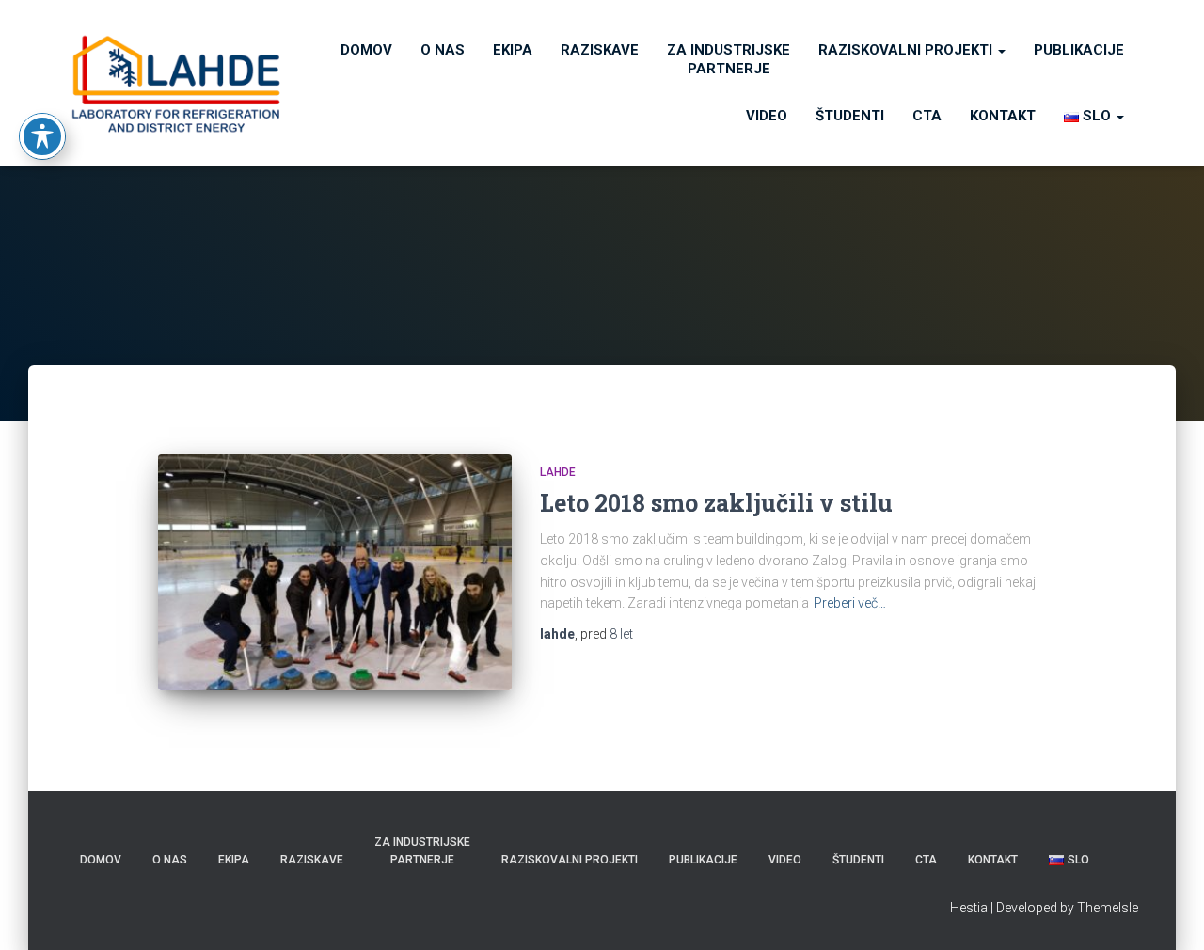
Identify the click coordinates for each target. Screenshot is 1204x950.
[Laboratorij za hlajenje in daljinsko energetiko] (176, 83)
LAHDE (558, 472)
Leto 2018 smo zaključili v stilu (716, 502)
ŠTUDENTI (850, 115)
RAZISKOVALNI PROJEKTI (907, 49)
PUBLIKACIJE (1079, 49)
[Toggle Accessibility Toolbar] (42, 136)
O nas (442, 49)
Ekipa (512, 49)
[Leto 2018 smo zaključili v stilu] (335, 572)
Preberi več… (850, 602)
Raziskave (600, 49)
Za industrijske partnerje (728, 59)
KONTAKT (1003, 115)
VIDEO (766, 115)
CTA (927, 115)
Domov (366, 49)
